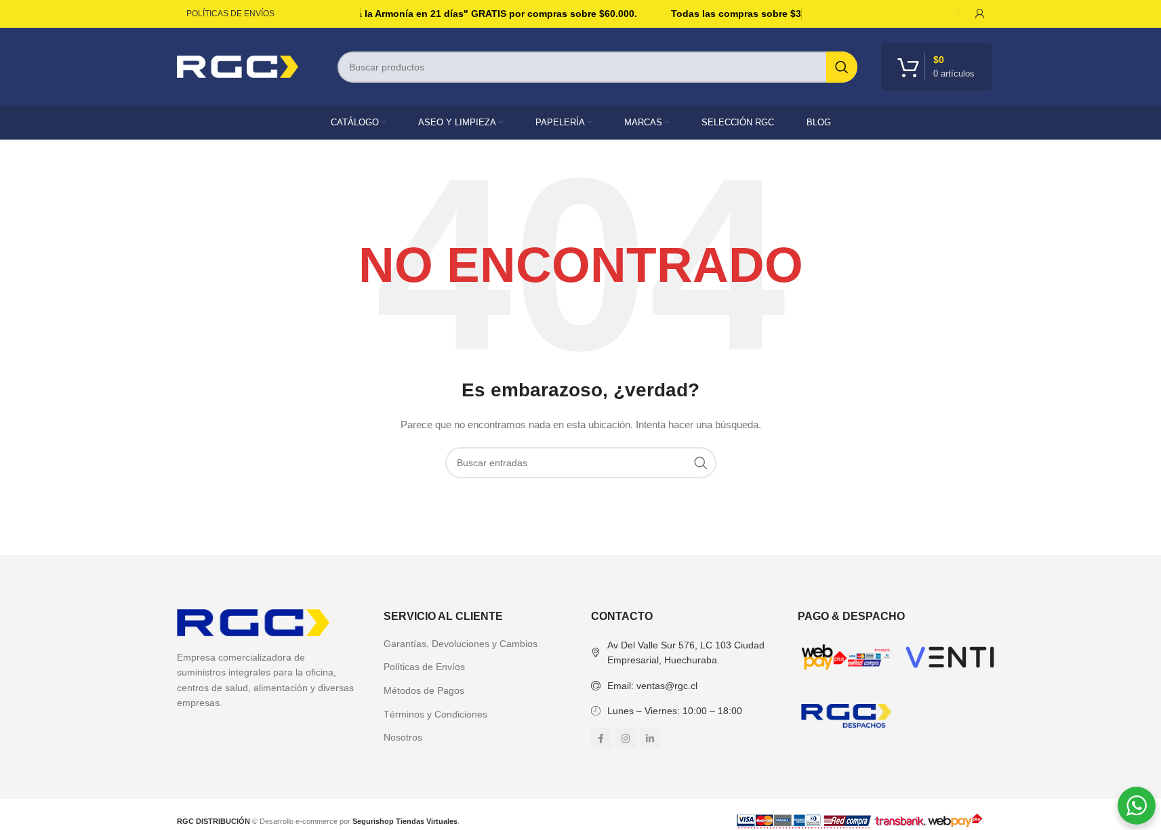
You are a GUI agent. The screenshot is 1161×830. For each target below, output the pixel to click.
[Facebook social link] (601, 738)
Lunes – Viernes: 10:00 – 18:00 (674, 710)
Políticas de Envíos (424, 666)
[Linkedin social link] (650, 738)
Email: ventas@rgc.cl (652, 685)
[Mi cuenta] (980, 13)
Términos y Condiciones (435, 714)
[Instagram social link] (625, 738)
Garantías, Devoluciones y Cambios (460, 643)
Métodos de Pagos (424, 690)
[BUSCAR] (841, 67)
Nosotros (403, 737)
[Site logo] (238, 65)
